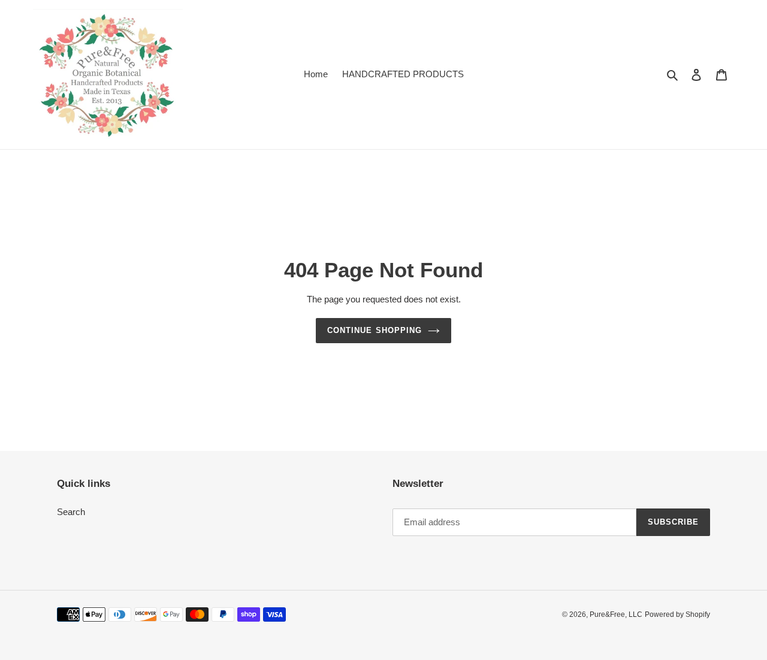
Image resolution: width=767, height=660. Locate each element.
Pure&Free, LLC (616, 614)
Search (71, 512)
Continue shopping (374, 330)
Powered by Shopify (677, 614)
